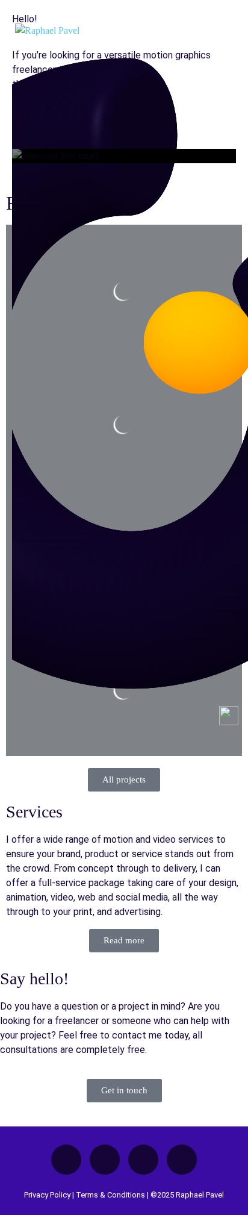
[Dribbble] (105, 1160)
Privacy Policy (47, 1194)
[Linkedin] (143, 1160)
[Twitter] (66, 1160)
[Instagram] (182, 1160)
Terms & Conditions (110, 1194)
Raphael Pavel (200, 1194)
